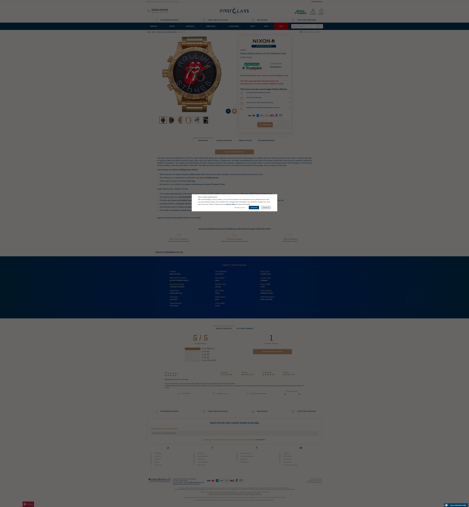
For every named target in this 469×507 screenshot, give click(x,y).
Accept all (254, 207)
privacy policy (230, 204)
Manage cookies (239, 207)
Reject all (266, 207)
